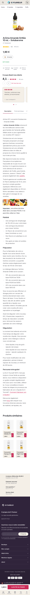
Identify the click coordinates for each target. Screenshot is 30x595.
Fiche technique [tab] (19, 111)
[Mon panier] (27, 2)
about (3, 562)
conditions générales (22, 537)
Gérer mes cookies (15, 574)
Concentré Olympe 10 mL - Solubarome (8, 453)
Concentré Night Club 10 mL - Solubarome (21, 453)
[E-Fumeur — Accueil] (15, 2)
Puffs (26, 7)
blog (8, 400)
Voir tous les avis (16, 83)
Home (3, 7)
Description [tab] (7, 111)
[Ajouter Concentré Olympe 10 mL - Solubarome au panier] (12, 455)
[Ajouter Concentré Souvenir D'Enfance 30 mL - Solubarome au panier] (25, 435)
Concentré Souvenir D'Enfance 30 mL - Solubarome (21, 433)
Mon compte (5, 549)
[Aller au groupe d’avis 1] (13, 104)
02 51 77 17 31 (5, 519)
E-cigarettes (19, 7)
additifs (22, 176)
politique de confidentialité (9, 538)
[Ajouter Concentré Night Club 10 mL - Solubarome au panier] (25, 455)
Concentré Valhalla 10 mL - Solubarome (8, 433)
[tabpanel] (15, 262)
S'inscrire (23, 534)
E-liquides (10, 7)
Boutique (4, 544)
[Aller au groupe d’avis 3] (16, 104)
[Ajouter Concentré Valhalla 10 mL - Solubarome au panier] (12, 435)
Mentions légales (6, 557)
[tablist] (15, 111)
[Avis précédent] (4, 83)
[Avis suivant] (8, 83)
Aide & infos (5, 553)
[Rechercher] (3, 2)
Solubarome (8, 43)
